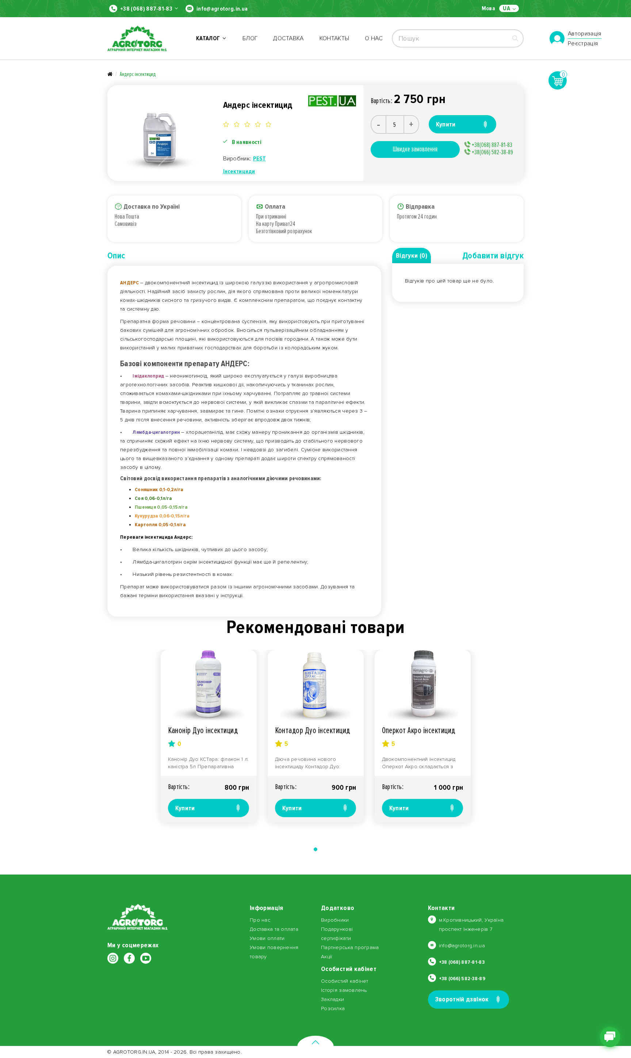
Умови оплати (267, 938)
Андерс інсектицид (138, 74)
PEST (259, 158)
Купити (185, 808)
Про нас (260, 920)
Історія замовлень (344, 990)
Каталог (209, 38)
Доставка (288, 38)
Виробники (335, 920)
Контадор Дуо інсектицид (312, 730)
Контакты (334, 38)
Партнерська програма (350, 947)
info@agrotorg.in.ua (222, 8)
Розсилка (333, 1008)
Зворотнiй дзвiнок (462, 999)
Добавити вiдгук (493, 255)
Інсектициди (239, 171)
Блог (249, 38)
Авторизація (584, 34)
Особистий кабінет (344, 981)
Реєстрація (583, 43)
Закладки (332, 999)
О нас (374, 38)
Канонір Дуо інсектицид (203, 730)
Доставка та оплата (274, 929)
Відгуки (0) (411, 255)
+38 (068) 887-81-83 (146, 8)
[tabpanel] (208, 736)
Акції (326, 956)
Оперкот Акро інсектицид (418, 730)
